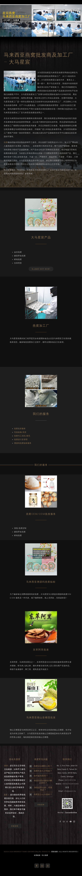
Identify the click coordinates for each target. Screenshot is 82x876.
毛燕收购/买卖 (20, 432)
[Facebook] (60, 821)
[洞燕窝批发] (41, 476)
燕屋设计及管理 (21, 439)
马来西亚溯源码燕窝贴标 (41, 581)
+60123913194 (70, 780)
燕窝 (6, 142)
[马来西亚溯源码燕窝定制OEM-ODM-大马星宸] (41, 544)
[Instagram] (74, 821)
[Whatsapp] (67, 821)
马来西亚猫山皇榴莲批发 (41, 717)
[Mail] (64, 821)
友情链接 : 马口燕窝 (41, 855)
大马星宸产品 (41, 237)
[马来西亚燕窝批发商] (41, 199)
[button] (41, 766)
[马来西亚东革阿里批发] (41, 612)
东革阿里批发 (41, 649)
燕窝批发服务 (20, 428)
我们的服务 (41, 414)
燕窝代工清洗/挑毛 (22, 436)
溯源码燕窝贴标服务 (22, 443)
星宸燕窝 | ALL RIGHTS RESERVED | (64, 852)
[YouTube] (71, 821)
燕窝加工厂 (41, 326)
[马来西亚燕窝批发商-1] (41, 288)
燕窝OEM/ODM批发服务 (41, 513)
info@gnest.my (70, 791)
